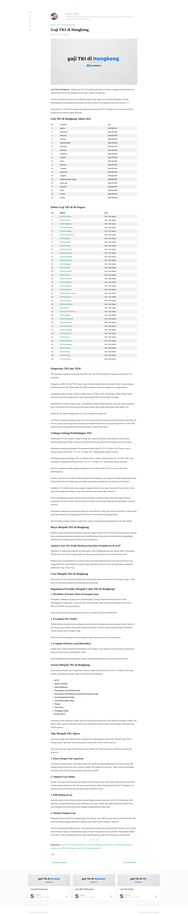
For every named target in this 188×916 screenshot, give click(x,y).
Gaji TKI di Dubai (65, 238)
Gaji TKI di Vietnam (66, 341)
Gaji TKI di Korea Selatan (67, 293)
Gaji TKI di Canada (65, 271)
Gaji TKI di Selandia (66, 256)
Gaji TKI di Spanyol (59, 862)
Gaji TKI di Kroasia (39, 889)
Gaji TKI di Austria (65, 359)
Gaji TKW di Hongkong (67, 848)
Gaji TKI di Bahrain (65, 282)
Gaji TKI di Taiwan (65, 216)
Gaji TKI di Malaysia (66, 224)
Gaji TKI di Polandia (66, 278)
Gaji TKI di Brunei (65, 242)
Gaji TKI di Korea (65, 220)
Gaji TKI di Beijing (65, 286)
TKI (58, 25)
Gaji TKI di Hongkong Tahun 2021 (99, 845)
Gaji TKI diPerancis (66, 322)
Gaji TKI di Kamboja (66, 330)
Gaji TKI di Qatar (65, 246)
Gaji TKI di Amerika (66, 249)
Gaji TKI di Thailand (66, 304)
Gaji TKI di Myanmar (66, 344)
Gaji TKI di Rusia (65, 355)
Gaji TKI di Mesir (65, 351)
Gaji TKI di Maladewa (66, 319)
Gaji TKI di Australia (66, 253)
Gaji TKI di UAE (64, 308)
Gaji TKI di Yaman (65, 348)
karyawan (72, 14)
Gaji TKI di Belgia (65, 315)
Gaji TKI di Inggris (65, 264)
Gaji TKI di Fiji (126, 889)
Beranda (53, 25)
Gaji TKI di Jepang (65, 231)
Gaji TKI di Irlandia (65, 300)
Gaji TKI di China (65, 275)
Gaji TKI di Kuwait (65, 297)
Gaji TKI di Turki (65, 267)
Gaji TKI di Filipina (65, 333)
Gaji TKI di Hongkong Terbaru (73, 845)
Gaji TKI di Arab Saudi (67, 235)
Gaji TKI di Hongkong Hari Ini (89, 848)
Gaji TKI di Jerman (65, 289)
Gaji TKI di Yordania (66, 326)
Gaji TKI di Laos (65, 337)
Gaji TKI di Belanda (66, 260)
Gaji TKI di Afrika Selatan (68, 311)
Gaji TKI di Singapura (66, 227)
